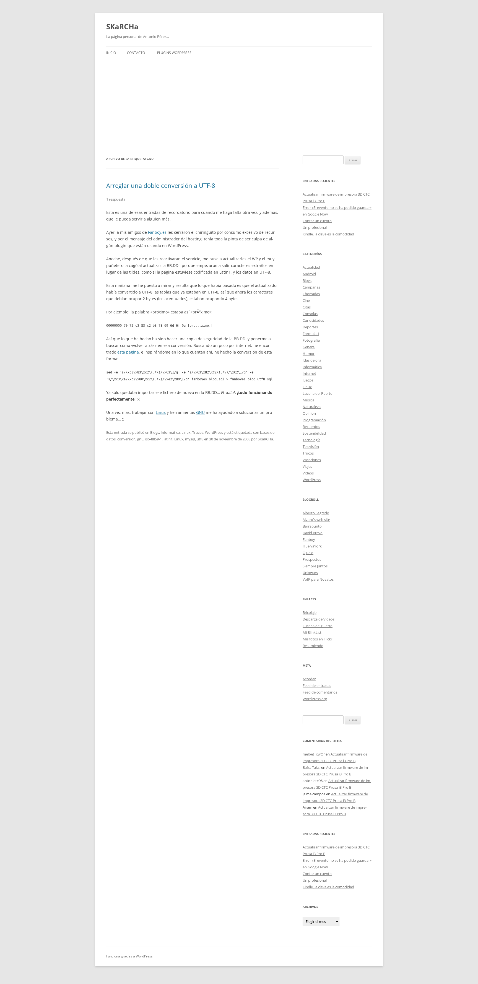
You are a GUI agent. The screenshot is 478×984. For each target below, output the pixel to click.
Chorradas (311, 293)
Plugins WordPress (174, 52)
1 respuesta (115, 199)
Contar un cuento (317, 220)
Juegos (308, 380)
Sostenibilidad (314, 433)
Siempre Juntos (315, 566)
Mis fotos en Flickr (317, 639)
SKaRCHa (122, 27)
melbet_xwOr (314, 754)
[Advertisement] (239, 107)
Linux (161, 412)
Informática (170, 432)
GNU (200, 412)
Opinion (309, 413)
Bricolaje (309, 612)
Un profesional (315, 227)
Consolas (310, 313)
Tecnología (311, 439)
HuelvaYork (312, 546)
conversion (126, 439)
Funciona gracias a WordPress (129, 956)
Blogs (154, 432)
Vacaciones (312, 459)
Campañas (311, 287)
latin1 (168, 439)
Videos (308, 473)
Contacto (136, 52)
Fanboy (309, 539)
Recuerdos (311, 426)
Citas (307, 307)
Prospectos (312, 559)
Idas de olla (312, 360)
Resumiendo (313, 645)
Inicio (111, 52)
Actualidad (311, 267)
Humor (309, 353)
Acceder (309, 678)
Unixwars (310, 572)
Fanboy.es (157, 232)
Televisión (311, 446)
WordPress (214, 432)
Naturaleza (312, 406)
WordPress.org (315, 698)
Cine (306, 300)
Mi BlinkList (312, 632)
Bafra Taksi (311, 767)
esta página (128, 352)
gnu (140, 439)
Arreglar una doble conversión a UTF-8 (160, 185)
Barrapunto (312, 526)
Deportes (310, 326)
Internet (309, 373)
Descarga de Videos (318, 619)
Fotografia (311, 340)
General (309, 346)
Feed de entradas (317, 685)
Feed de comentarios (320, 692)
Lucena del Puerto (317, 393)
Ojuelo (308, 552)
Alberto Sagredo (316, 512)
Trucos (197, 432)
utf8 (200, 439)
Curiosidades (313, 320)
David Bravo (313, 532)
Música (308, 400)
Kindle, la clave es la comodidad (328, 234)
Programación (314, 419)
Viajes (307, 466)
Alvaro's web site (316, 519)
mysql (190, 439)
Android (309, 273)
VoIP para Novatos (318, 579)
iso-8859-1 (153, 439)
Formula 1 (311, 333)
